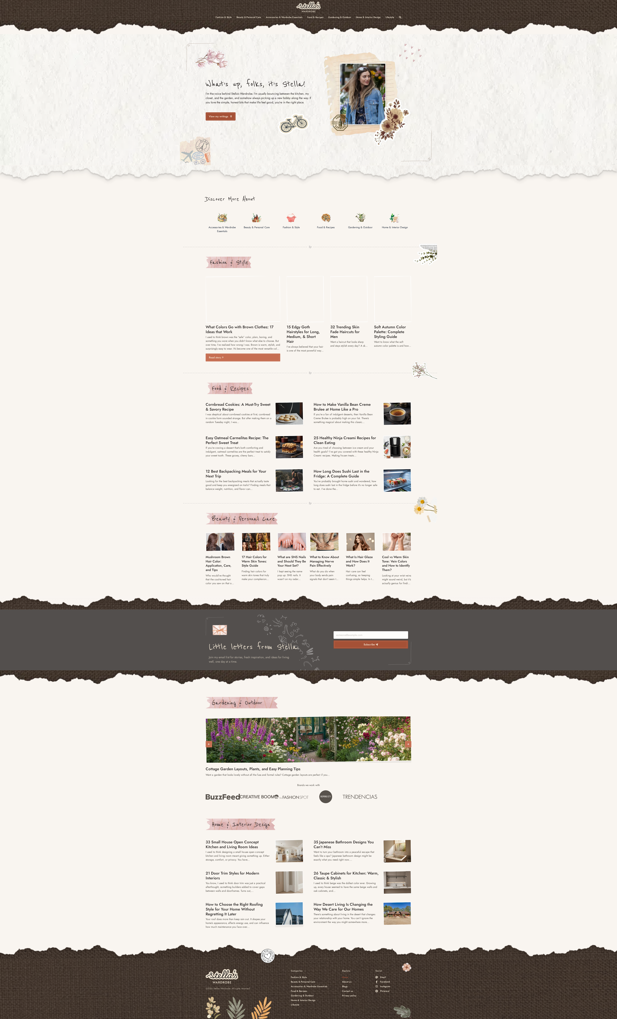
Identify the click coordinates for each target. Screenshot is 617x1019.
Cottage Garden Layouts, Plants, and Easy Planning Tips (253, 769)
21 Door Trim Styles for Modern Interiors (232, 875)
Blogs (345, 986)
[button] (209, 744)
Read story (215, 357)
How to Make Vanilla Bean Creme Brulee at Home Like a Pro (342, 407)
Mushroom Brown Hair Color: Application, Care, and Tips (218, 563)
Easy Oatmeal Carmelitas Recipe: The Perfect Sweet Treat (237, 440)
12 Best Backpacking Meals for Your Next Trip (236, 473)
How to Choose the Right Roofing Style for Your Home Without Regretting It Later (234, 909)
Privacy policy (349, 995)
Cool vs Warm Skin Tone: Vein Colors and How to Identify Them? (396, 563)
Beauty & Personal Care (249, 17)
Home (345, 977)
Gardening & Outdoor (339, 17)
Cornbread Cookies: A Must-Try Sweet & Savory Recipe (238, 407)
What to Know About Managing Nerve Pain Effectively (324, 561)
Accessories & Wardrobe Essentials (284, 17)
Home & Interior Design (368, 17)
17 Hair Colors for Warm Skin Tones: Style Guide (254, 561)
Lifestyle (390, 17)
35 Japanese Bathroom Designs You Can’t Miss (344, 844)
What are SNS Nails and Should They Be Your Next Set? (291, 561)
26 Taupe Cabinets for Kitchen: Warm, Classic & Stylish (346, 875)
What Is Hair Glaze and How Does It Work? (359, 561)
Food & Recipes (315, 17)
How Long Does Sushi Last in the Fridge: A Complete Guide (341, 473)
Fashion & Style (224, 17)
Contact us (347, 991)
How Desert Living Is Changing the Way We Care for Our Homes (343, 907)
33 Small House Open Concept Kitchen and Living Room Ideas (232, 844)
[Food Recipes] (289, 414)
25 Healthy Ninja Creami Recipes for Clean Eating (345, 440)
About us (346, 981)
